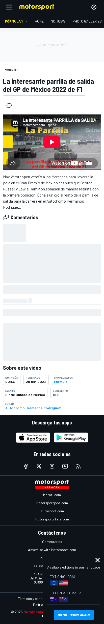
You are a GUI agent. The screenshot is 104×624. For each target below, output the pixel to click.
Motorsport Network (41, 612)
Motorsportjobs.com (52, 503)
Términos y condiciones (35, 598)
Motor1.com (52, 495)
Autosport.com (52, 511)
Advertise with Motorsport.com (52, 550)
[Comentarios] (10, 105)
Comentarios (52, 541)
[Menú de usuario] (94, 7)
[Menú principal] (9, 7)
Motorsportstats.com (52, 519)
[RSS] (78, 466)
